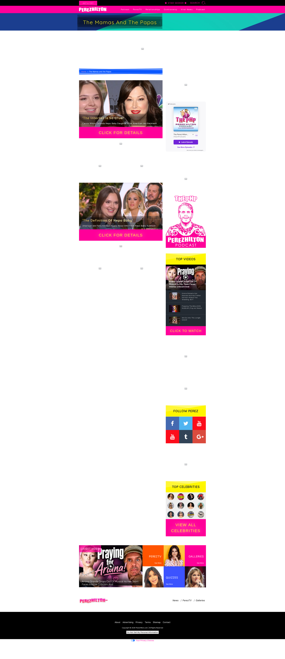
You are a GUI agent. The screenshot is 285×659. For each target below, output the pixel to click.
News (175, 600)
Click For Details (121, 132)
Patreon (125, 9)
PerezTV (137, 9)
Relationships (153, 9)
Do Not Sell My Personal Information (142, 632)
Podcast (200, 9)
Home (83, 71)
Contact (166, 622)
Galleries (200, 600)
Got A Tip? (88, 3)
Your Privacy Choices (145, 640)
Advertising (128, 622)
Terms (148, 622)
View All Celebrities (186, 528)
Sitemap (157, 622)
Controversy (170, 9)
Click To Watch (186, 331)
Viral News (187, 9)
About (117, 622)
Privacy (139, 622)
